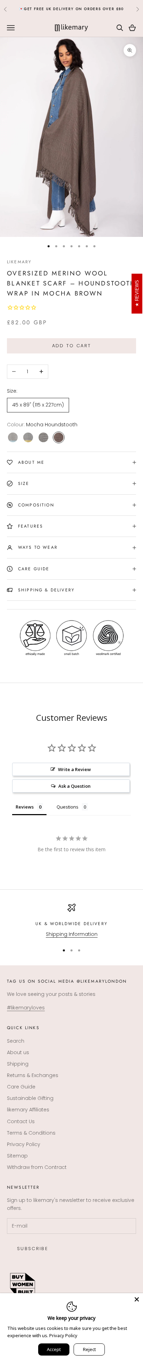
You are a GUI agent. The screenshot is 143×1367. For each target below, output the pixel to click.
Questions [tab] (67, 807)
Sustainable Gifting (30, 1098)
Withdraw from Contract (37, 1167)
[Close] (136, 1299)
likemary (19, 262)
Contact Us (21, 1121)
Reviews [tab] (25, 807)
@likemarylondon (102, 981)
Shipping (17, 1063)
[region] (71, 921)
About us (18, 1052)
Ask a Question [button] (74, 786)
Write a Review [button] (74, 769)
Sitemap (17, 1155)
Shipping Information (72, 934)
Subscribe (32, 1248)
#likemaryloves (26, 1007)
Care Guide (21, 1086)
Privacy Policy (23, 1144)
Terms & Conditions (31, 1132)
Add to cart (71, 345)
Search (15, 1040)
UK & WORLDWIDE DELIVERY (71, 924)
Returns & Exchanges (32, 1075)
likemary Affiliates (28, 1109)
